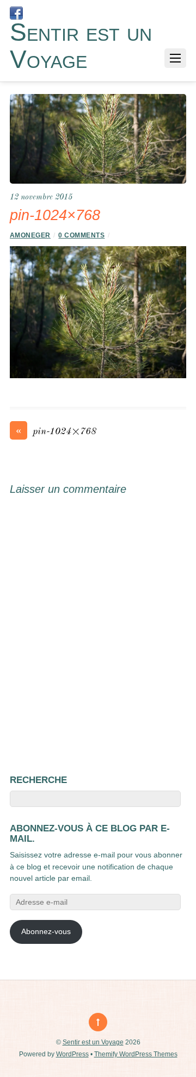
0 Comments (81, 235)
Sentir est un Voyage (93, 1042)
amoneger (30, 235)
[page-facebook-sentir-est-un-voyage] (16, 13)
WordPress (72, 1054)
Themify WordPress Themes (135, 1054)
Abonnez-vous (46, 931)
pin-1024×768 (56, 430)
